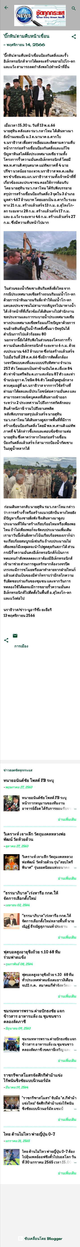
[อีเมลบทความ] (15, 637)
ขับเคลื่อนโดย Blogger (42, 1238)
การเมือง (21, 646)
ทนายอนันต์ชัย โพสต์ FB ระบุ (29, 780)
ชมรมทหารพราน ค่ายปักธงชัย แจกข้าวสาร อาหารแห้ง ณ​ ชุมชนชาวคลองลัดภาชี (34, 1016)
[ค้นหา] (73, 9)
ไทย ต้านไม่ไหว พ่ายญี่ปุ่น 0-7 (29, 1134)
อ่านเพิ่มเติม (67, 819)
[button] (73, 37)
